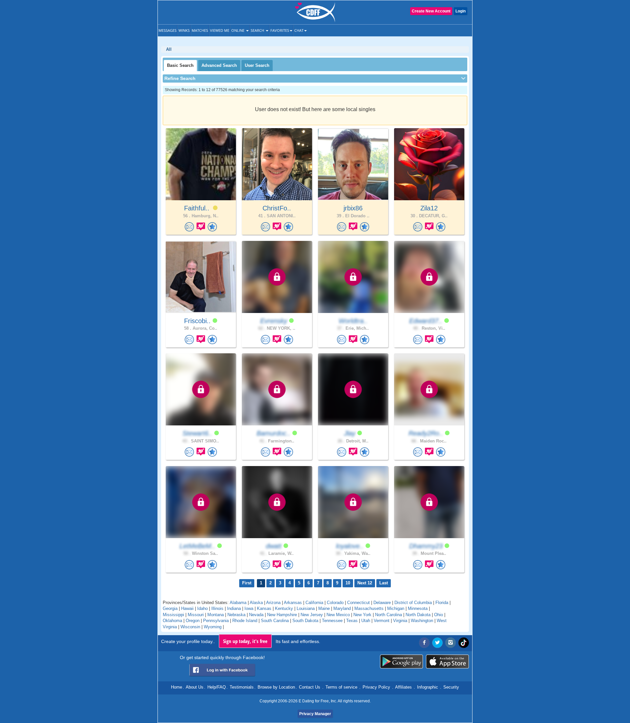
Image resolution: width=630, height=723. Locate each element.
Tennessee (332, 620)
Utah (365, 620)
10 (348, 582)
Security (451, 687)
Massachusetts (369, 608)
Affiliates (403, 687)
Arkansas (293, 602)
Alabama (238, 602)
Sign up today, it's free (245, 641)
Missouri (196, 614)
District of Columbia (413, 602)
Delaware (382, 602)
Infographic (427, 687)
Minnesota (418, 608)
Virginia (400, 620)
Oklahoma (172, 620)
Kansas (264, 608)
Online (238, 30)
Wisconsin (190, 626)
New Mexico (338, 614)
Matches (200, 30)
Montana (215, 614)
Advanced (219, 65)
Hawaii (187, 608)
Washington (422, 620)
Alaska (256, 602)
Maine (324, 608)
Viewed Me (219, 30)
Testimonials (242, 687)
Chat (299, 30)
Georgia (170, 608)
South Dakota (305, 620)
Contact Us (309, 687)
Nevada (256, 614)
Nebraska (236, 614)
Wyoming (212, 626)
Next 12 (364, 582)
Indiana (234, 608)
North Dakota (418, 614)
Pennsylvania (216, 620)
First (246, 582)
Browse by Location (276, 687)
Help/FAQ (216, 687)
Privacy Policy (376, 687)
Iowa (248, 608)
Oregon (193, 620)
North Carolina (388, 614)
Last (383, 582)
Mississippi (173, 614)
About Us (194, 687)
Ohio (438, 614)
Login (460, 11)
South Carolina (275, 620)
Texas (352, 620)
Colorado (335, 602)
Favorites (279, 30)
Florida (441, 602)
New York (362, 614)
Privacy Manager (315, 714)
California (314, 602)
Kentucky (284, 608)
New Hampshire (282, 614)
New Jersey (312, 614)
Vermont (381, 620)
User (257, 65)
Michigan (395, 608)
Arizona (273, 602)
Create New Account (431, 11)
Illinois (217, 608)
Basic (180, 65)
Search (258, 30)
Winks (184, 30)
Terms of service (341, 687)
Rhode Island (244, 620)
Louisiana (306, 608)
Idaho (202, 608)
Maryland (342, 608)
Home (176, 687)
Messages (167, 30)
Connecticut (358, 602)
